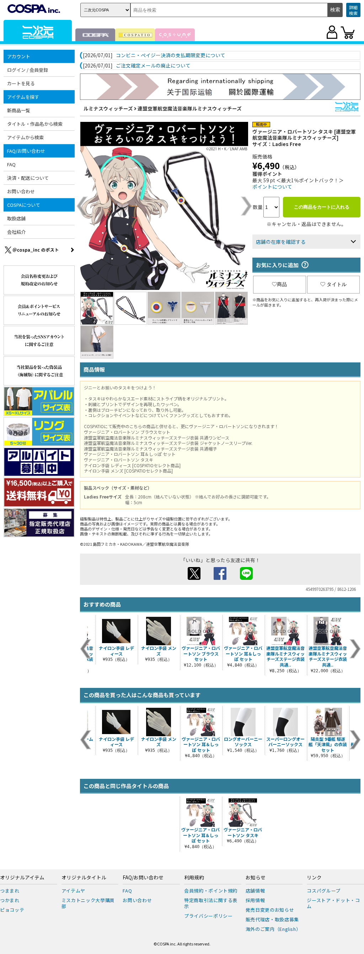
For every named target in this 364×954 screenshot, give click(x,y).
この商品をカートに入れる (321, 207)
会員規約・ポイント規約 (210, 890)
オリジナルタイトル (83, 877)
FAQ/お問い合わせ (143, 877)
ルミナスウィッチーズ (108, 108)
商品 (282, 284)
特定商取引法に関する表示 (210, 903)
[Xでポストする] (194, 577)
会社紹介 (16, 231)
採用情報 (255, 900)
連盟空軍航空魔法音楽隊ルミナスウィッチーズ (190, 108)
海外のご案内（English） (273, 929)
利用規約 (194, 877)
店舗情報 (255, 890)
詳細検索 (353, 10)
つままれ (10, 890)
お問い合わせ (21, 191)
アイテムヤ (73, 890)
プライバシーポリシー (208, 915)
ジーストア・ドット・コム (333, 903)
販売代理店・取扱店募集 (272, 919)
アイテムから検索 (25, 137)
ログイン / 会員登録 (27, 69)
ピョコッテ (12, 909)
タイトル (337, 284)
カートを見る (21, 83)
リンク (314, 877)
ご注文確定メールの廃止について (153, 66)
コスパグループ (324, 890)
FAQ (11, 164)
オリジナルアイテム (22, 877)
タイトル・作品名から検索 (35, 123)
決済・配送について (28, 177)
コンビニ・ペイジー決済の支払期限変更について (170, 55)
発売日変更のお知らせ (270, 909)
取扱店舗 (16, 218)
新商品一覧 (18, 110)
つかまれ (10, 900)
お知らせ (256, 877)
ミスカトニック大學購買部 (88, 903)
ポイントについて (272, 186)
